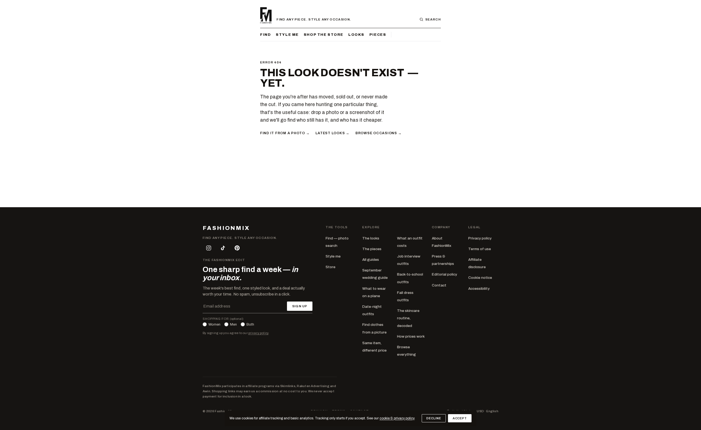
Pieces (377, 35)
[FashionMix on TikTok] (223, 248)
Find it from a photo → (284, 133)
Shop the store (323, 35)
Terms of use (479, 249)
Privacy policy (480, 238)
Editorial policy (444, 274)
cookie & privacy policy (397, 418)
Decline (433, 418)
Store (330, 267)
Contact (439, 285)
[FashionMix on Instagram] (209, 248)
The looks (370, 238)
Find (265, 35)
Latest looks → (332, 133)
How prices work (411, 336)
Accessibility (479, 288)
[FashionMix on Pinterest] (237, 248)
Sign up (299, 306)
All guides (370, 260)
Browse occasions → (378, 133)
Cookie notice (480, 278)
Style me (287, 35)
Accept (460, 418)
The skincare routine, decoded (408, 318)
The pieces (371, 249)
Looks (356, 35)
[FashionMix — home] (266, 15)
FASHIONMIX (226, 228)
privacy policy (258, 333)
